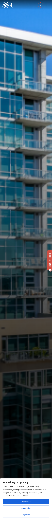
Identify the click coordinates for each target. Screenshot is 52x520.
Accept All (26, 502)
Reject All (26, 515)
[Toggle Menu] (47, 5)
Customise (26, 508)
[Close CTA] (50, 270)
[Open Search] (40, 5)
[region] (26, 499)
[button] (7, 5)
